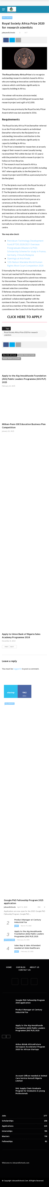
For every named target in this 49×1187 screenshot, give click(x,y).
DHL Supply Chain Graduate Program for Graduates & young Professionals (30, 1091)
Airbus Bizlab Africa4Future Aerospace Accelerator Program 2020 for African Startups (30, 1047)
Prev (6, 647)
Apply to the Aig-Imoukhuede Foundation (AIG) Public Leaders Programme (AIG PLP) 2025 (24, 379)
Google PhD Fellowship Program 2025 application (23, 902)
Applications (7, 18)
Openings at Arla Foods (18, 258)
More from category (11, 358)
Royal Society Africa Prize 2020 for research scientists (21, 333)
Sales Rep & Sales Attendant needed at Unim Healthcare (27, 947)
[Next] (8, 1036)
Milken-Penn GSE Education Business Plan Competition (24, 426)
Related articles (9, 355)
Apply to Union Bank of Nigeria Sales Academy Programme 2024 (21, 635)
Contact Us (24, 970)
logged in (17, 668)
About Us (34, 967)
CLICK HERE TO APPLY (24, 317)
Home (9, 967)
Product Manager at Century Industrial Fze (27, 921)
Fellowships (9, 703)
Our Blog (20, 967)
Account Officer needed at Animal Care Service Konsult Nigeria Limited (31, 1078)
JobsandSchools (8, 32)
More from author (26, 355)
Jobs (16, 926)
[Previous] (4, 1036)
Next (12, 647)
